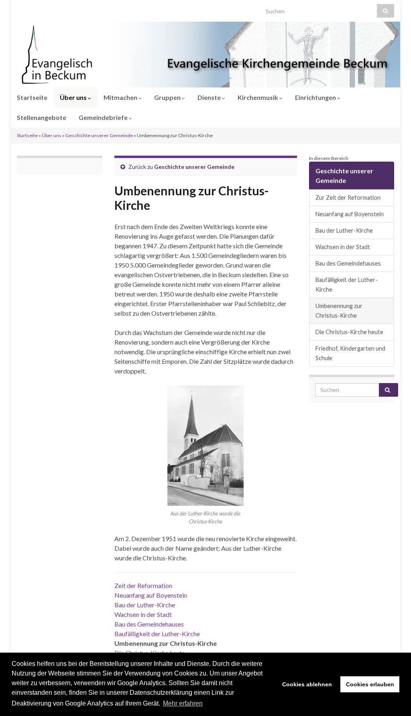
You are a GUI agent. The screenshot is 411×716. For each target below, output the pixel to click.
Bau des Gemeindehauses (149, 624)
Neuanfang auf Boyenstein (150, 595)
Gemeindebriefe (104, 117)
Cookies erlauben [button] (370, 684)
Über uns (74, 97)
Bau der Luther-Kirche (144, 604)
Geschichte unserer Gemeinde (99, 135)
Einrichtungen (316, 97)
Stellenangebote (41, 117)
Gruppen (168, 97)
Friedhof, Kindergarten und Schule (350, 353)
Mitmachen (121, 97)
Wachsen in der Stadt (143, 614)
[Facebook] (32, 8)
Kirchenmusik (258, 97)
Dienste (209, 97)
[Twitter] (45, 8)
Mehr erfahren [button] (183, 703)
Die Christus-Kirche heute (349, 332)
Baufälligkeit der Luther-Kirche (157, 633)
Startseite (32, 97)
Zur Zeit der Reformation (347, 197)
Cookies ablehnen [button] (307, 684)
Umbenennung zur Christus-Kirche (338, 310)
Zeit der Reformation (143, 585)
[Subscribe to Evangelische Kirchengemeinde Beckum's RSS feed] (20, 8)
